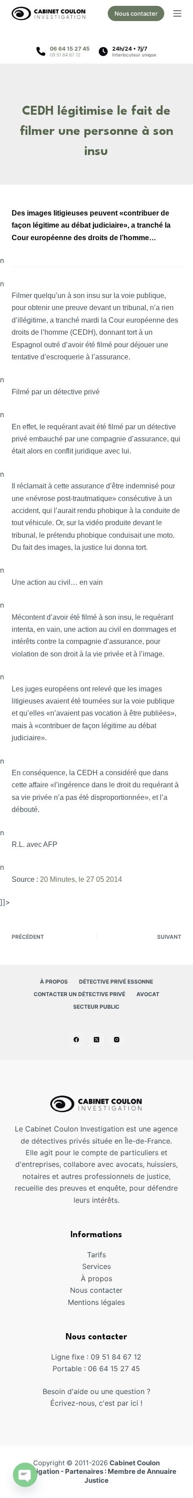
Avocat (147, 994)
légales (113, 1302)
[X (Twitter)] (96, 1039)
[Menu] (177, 13)
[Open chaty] (25, 1475)
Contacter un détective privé (79, 994)
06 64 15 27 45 (70, 48)
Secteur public (96, 1006)
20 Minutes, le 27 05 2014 (81, 879)
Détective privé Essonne (116, 981)
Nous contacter (136, 13)
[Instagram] (116, 1039)
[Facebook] (76, 1039)
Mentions (84, 1302)
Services (96, 1266)
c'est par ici (118, 1403)
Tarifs (96, 1254)
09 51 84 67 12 (65, 54)
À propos (54, 981)
